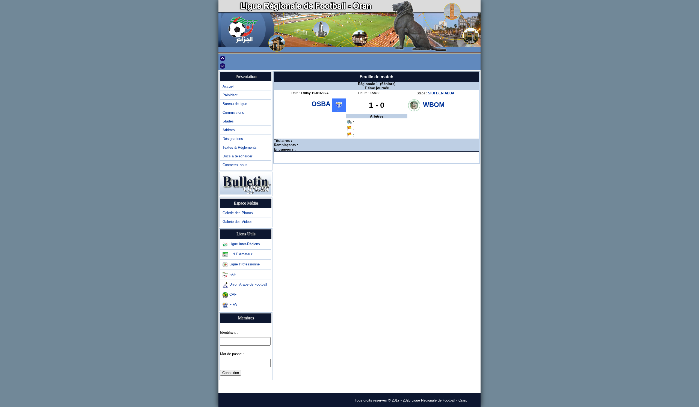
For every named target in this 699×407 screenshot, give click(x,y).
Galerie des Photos (238, 213)
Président (230, 95)
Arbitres (229, 130)
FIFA (233, 305)
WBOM (434, 104)
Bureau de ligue (235, 104)
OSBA (322, 103)
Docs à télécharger (237, 156)
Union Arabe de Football (248, 284)
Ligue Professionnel (244, 264)
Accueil (228, 86)
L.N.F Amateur (240, 254)
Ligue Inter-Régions (244, 244)
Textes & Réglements (240, 147)
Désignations (233, 139)
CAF (232, 294)
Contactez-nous (235, 165)
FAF (232, 274)
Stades (228, 121)
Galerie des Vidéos (238, 222)
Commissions (233, 112)
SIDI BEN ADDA (441, 93)
